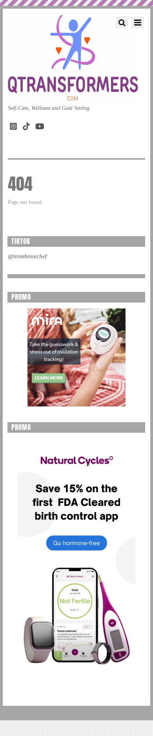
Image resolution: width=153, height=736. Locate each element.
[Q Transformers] (73, 93)
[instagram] (13, 125)
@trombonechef (27, 256)
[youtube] (39, 125)
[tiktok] (26, 125)
